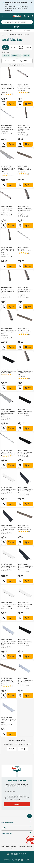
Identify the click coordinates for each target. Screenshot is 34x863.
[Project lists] (28, 16)
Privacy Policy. (16, 799)
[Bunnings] (17, 16)
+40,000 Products (25, 30)
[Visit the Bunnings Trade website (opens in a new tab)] (17, 27)
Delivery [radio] (28, 47)
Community (5, 846)
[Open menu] (2, 16)
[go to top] (29, 816)
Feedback (22, 846)
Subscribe (17, 804)
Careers (29, 846)
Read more (8, 10)
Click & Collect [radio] (21, 47)
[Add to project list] (3, 103)
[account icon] (25, 16)
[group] (17, 47)
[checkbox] (5, 798)
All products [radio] (5, 47)
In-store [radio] (13, 47)
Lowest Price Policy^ (8, 30)
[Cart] (32, 16)
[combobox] (17, 22)
